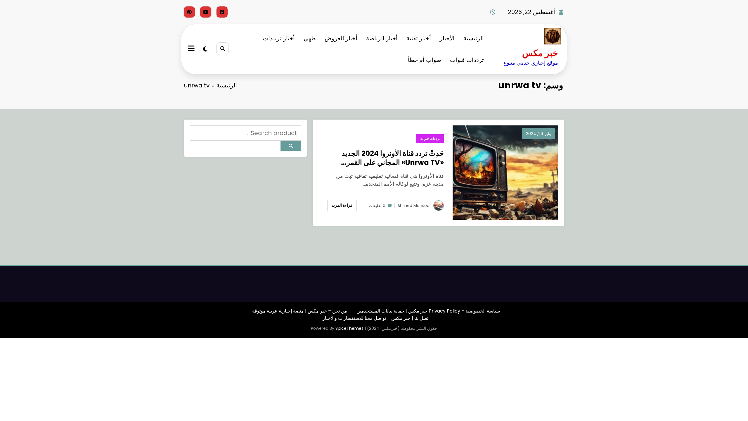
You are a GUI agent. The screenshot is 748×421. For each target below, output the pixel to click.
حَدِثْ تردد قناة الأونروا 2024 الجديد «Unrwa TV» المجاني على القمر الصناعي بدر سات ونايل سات (393, 158)
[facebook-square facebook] (222, 12)
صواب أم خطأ (424, 60)
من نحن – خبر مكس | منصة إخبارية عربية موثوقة (299, 311)
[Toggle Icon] (192, 49)
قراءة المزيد (342, 205)
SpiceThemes (349, 328)
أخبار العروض (341, 38)
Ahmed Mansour (414, 205)
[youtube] (206, 12)
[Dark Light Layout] (205, 49)
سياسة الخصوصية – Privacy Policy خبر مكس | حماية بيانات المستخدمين (428, 311)
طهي (310, 38)
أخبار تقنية (418, 38)
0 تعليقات (377, 205)
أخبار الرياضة (382, 38)
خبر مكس (540, 53)
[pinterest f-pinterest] (189, 12)
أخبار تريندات (279, 38)
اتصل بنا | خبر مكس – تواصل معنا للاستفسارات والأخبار (376, 318)
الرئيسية (473, 38)
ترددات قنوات (467, 60)
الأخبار (447, 38)
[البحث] (222, 48)
